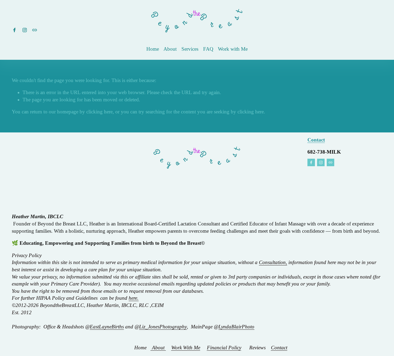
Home (152, 49)
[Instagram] (24, 30)
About (170, 49)
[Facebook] (14, 30)
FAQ (208, 49)
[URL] (34, 30)
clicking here (99, 111)
